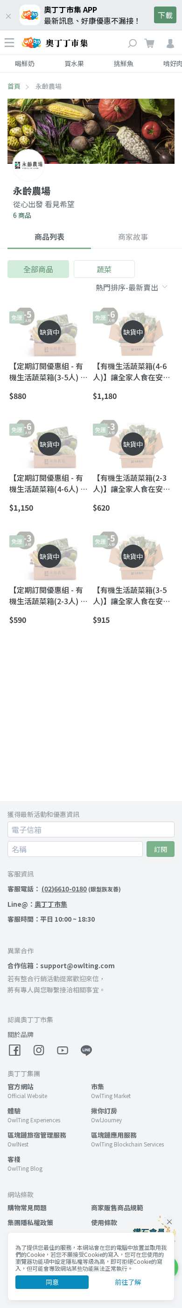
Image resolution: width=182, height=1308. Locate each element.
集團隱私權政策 (30, 1222)
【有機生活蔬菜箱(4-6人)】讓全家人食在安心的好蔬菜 (131, 371)
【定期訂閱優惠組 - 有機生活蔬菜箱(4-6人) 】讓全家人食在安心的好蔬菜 (48, 483)
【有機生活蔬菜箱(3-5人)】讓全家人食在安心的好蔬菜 (131, 595)
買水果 (74, 63)
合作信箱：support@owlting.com (61, 965)
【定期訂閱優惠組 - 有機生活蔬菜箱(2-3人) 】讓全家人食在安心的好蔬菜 (48, 595)
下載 (165, 14)
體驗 (14, 1110)
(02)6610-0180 (64, 888)
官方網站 (20, 1086)
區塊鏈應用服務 (114, 1134)
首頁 (14, 86)
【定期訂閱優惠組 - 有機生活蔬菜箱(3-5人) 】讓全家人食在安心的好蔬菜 (48, 371)
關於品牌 (20, 1034)
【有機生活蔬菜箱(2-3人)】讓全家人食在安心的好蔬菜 (131, 483)
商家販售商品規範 (117, 1207)
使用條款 (104, 1222)
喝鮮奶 (25, 63)
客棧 (14, 1159)
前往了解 (128, 1282)
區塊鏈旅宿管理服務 (36, 1134)
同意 (52, 1282)
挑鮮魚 (123, 63)
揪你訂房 (104, 1110)
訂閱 (160, 849)
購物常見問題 (27, 1207)
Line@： (37, 904)
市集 (97, 1086)
